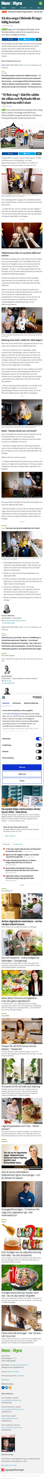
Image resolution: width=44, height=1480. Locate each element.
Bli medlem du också (9, 1465)
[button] (13, 8)
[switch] (39, 745)
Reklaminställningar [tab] (31, 703)
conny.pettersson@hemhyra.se (12, 1409)
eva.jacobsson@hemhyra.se (11, 1400)
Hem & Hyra (14, 1372)
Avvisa (22, 781)
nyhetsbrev (20, 1376)
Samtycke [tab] (5, 703)
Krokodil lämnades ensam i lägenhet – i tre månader (20, 640)
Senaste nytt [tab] (17, 844)
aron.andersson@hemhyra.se (12, 1427)
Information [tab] (16, 703)
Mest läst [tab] (6, 844)
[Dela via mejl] (39, 39)
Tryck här (26, 65)
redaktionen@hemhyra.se (19, 1365)
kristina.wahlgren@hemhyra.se (15, 621)
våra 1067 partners (14, 714)
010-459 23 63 (9, 623)
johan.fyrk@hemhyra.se (10, 1418)
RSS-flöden (5, 1380)
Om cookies (11, 1478)
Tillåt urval (22, 774)
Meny (39, 8)
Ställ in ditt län (10, 836)
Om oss (4, 1478)
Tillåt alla (22, 767)
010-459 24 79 (9, 683)
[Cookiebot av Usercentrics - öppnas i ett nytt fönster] (33, 697)
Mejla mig (7, 681)
